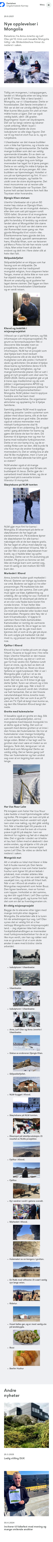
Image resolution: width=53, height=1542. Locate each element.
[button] (45, 5)
